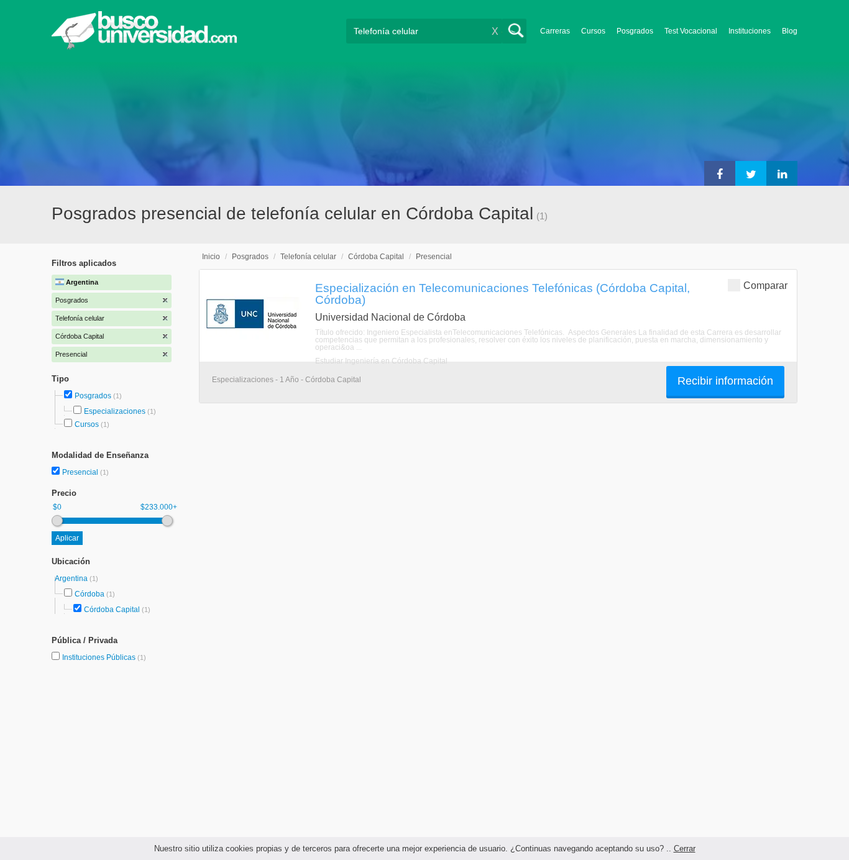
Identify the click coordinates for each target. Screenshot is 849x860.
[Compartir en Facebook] (719, 173)
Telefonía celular (308, 256)
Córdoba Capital (112, 609)
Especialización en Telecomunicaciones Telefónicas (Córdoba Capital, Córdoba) (502, 293)
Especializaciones (114, 411)
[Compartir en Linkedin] (781, 173)
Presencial (81, 472)
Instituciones (749, 31)
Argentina (72, 578)
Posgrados (635, 31)
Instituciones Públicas (104, 657)
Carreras (555, 31)
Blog (789, 31)
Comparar (765, 285)
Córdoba (89, 594)
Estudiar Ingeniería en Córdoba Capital (381, 361)
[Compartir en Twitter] (750, 173)
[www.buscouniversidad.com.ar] (144, 47)
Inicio (211, 256)
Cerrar (684, 848)
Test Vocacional (690, 31)
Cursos (593, 31)
